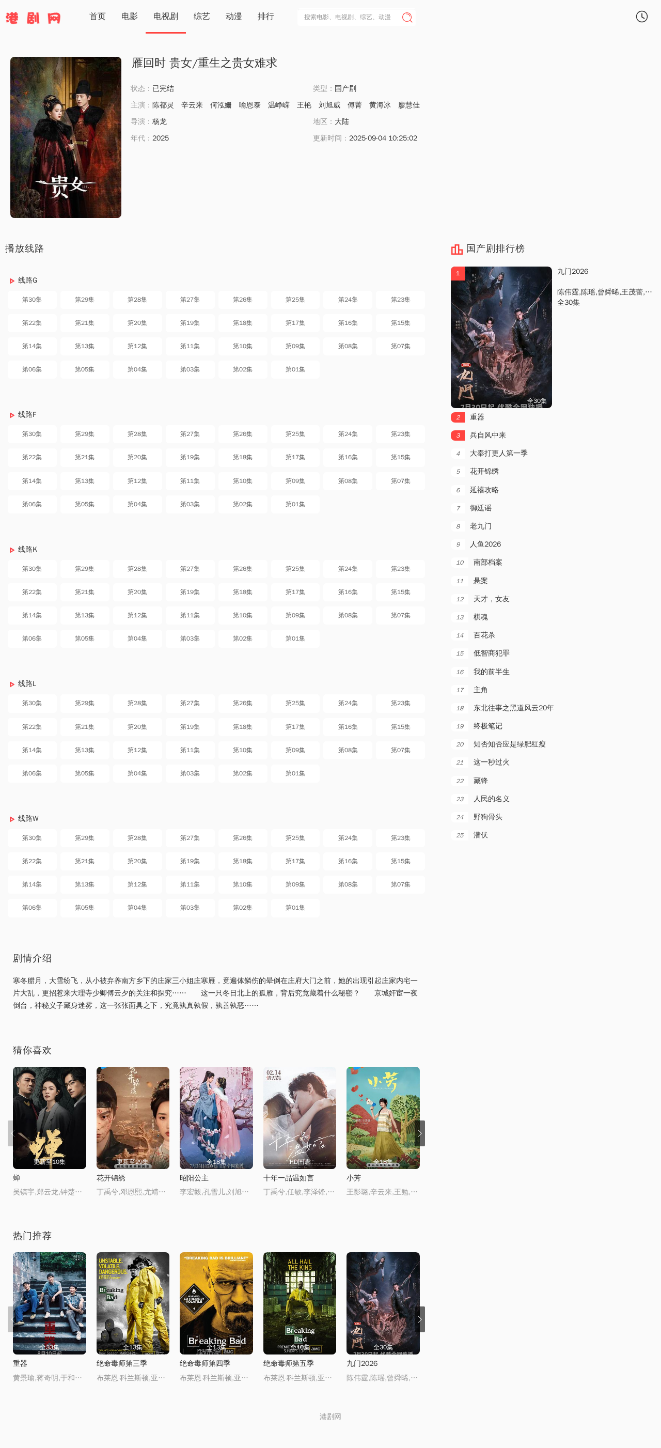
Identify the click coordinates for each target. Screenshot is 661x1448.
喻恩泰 (250, 105)
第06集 (32, 369)
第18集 (243, 323)
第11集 (190, 346)
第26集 (243, 299)
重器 (20, 1363)
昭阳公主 (194, 1178)
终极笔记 (479, 726)
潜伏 (472, 835)
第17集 (295, 323)
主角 (472, 690)
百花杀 (475, 635)
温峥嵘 (279, 105)
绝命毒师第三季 (122, 1363)
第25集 (295, 299)
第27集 (190, 299)
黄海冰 (380, 105)
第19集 (190, 323)
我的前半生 (483, 671)
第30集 (32, 299)
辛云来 (192, 105)
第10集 (243, 346)
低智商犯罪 (483, 653)
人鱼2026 (478, 544)
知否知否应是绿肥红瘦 (501, 744)
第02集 (243, 369)
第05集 (85, 369)
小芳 (354, 1178)
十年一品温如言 (288, 1178)
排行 (266, 16)
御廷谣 (474, 508)
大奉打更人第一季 (492, 453)
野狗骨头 (479, 817)
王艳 (304, 105)
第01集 (295, 369)
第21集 (85, 323)
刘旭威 (329, 105)
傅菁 (355, 105)
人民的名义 (483, 799)
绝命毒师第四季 (205, 1363)
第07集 (401, 346)
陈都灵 (163, 105)
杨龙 (159, 121)
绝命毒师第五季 (288, 1363)
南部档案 (479, 562)
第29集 (85, 299)
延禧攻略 (477, 490)
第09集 (295, 346)
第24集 (348, 299)
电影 (129, 16)
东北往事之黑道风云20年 (505, 708)
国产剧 (345, 88)
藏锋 (472, 780)
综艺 (202, 16)
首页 (97, 16)
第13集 (85, 346)
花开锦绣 (111, 1178)
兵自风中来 (481, 435)
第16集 (348, 323)
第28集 (137, 299)
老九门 (474, 526)
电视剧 (165, 16)
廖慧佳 (409, 105)
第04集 (137, 369)
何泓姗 (221, 105)
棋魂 (472, 617)
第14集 (32, 346)
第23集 (401, 299)
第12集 (137, 346)
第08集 (348, 346)
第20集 (137, 323)
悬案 (472, 581)
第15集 (401, 323)
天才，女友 (483, 599)
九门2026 (362, 1363)
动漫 (234, 16)
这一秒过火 (483, 762)
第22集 (32, 323)
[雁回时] (65, 137)
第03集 (190, 369)
